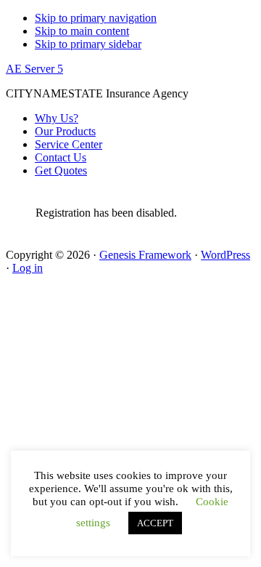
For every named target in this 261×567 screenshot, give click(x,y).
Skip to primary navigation (96, 18)
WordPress (225, 255)
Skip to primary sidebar (88, 44)
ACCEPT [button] (155, 523)
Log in (27, 268)
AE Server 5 (34, 69)
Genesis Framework (145, 255)
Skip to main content (82, 31)
